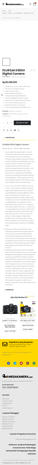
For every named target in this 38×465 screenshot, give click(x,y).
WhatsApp (18, 130)
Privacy (4, 406)
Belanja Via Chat (7, 428)
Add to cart (23, 123)
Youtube (21, 363)
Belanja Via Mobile (8, 419)
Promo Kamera (6, 116)
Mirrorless (12, 319)
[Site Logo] (15, 4)
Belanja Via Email (7, 424)
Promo (26, 114)
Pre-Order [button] (29, 329)
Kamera (11, 114)
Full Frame (28, 319)
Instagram (27, 363)
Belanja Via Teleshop (8, 421)
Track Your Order (7, 401)
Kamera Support (18, 114)
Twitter (7, 130)
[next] (34, 70)
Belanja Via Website (8, 417)
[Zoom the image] (17, 375)
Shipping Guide (7, 403)
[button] (4, 4)
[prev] (31, 70)
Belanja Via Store (7, 426)
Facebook (4, 130)
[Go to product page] (10, 309)
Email (15, 130)
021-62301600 (10, 387)
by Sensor (22, 319)
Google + (11, 130)
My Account (5, 399)
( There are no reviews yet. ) (19, 77)
